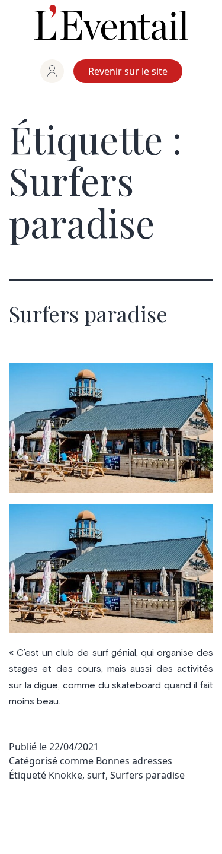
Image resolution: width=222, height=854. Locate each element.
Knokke (65, 775)
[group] (52, 71)
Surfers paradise (88, 313)
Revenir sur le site (128, 71)
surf (96, 775)
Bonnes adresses (134, 760)
